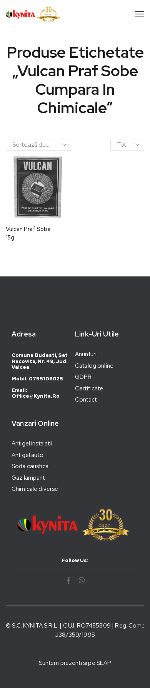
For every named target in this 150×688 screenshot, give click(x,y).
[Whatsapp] (81, 581)
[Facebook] (68, 581)
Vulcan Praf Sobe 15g (28, 233)
